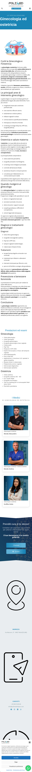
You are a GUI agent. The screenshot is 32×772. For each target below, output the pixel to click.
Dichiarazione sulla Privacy (19, 770)
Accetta (16, 757)
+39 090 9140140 (16, 704)
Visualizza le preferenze (16, 766)
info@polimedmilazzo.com (16, 706)
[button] (29, 742)
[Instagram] (14, 709)
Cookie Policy (9, 770)
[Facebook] (11, 709)
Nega (16, 762)
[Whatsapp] (20, 709)
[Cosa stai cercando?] (2, 9)
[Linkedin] (17, 709)
